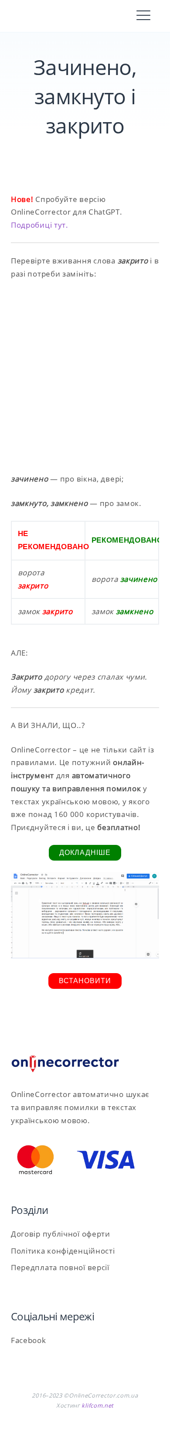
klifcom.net (98, 1405)
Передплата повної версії (60, 1267)
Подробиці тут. (39, 225)
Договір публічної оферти (60, 1234)
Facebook (28, 1340)
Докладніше (85, 852)
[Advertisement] (85, 376)
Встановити (85, 981)
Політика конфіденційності (63, 1251)
